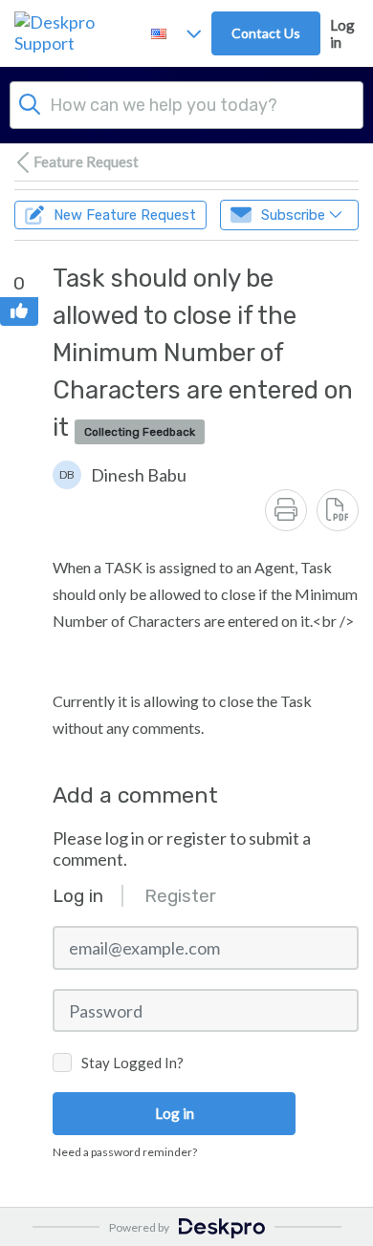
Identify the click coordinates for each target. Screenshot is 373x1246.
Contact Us (265, 33)
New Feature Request (125, 215)
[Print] (286, 510)
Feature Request (86, 161)
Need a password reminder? (125, 1152)
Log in (342, 33)
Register (180, 896)
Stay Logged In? (132, 1062)
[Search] (29, 102)
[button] (119, 475)
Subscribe (293, 215)
